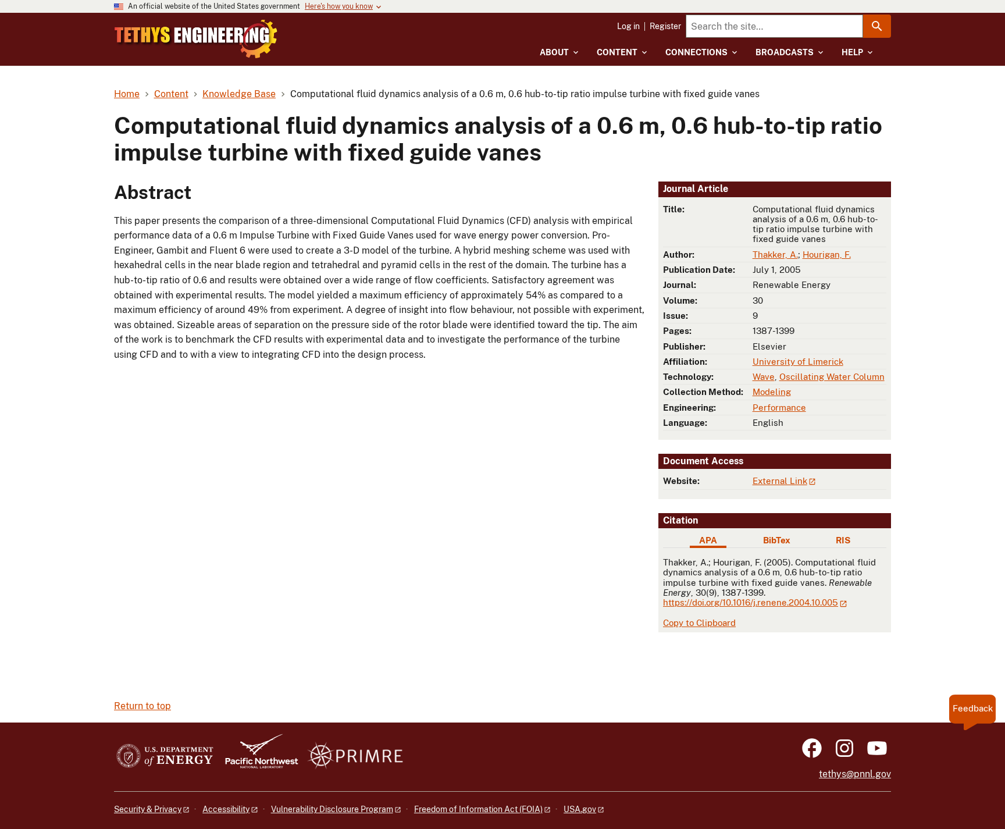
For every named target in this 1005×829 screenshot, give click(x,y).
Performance (779, 407)
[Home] (196, 39)
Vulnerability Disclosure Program (332, 809)
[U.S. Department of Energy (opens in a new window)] (165, 756)
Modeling (772, 392)
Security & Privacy (147, 809)
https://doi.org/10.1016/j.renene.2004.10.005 (750, 602)
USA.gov (580, 809)
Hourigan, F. (827, 254)
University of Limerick (798, 362)
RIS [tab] (843, 540)
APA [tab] (708, 540)
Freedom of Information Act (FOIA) (478, 809)
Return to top (142, 705)
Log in (628, 26)
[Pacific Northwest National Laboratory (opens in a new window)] (257, 756)
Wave (764, 377)
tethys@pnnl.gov (855, 774)
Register (665, 26)
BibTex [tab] (776, 540)
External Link (780, 481)
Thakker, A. (775, 254)
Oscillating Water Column (832, 377)
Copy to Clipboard (699, 623)
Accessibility (226, 809)
